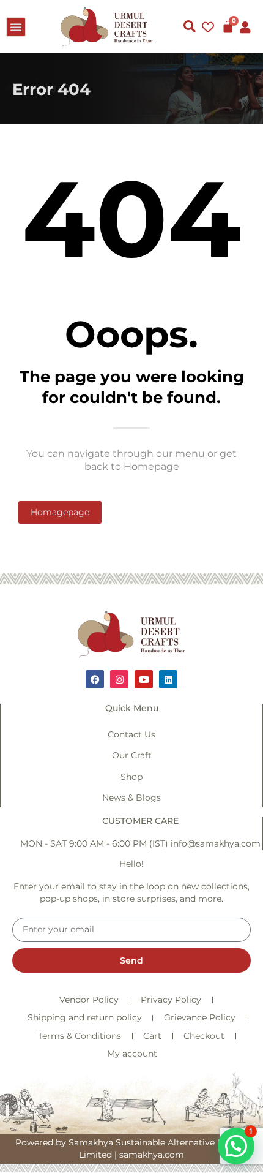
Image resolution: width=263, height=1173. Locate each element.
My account (132, 1053)
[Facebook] (95, 679)
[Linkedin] (168, 679)
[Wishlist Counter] (208, 27)
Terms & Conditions (79, 1035)
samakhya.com (151, 1154)
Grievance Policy (199, 1017)
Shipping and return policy (85, 1017)
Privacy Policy (171, 999)
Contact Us (131, 734)
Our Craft (132, 755)
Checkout (203, 1035)
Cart (152, 1035)
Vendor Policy (89, 999)
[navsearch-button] (189, 27)
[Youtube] (144, 679)
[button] (16, 27)
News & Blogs (131, 797)
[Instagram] (119, 679)
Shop (131, 776)
